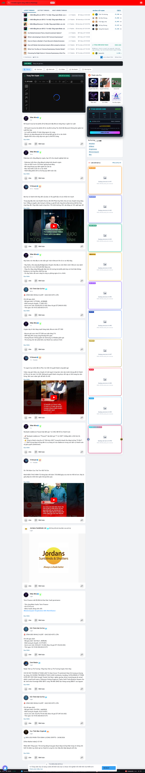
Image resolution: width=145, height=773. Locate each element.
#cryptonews (39, 611)
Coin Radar (34, 662)
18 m (31, 154)
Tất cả (28, 69)
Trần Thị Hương (103, 14)
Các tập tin (87, 69)
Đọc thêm (27, 139)
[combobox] (31, 3)
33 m (31, 257)
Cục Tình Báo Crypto (37, 731)
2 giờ (31, 530)
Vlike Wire (33, 117)
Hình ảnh (51, 69)
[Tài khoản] (141, 3)
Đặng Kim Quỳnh (104, 29)
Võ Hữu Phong (103, 18)
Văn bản (39, 69)
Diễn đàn (36, 57)
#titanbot (92, 143)
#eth (45, 611)
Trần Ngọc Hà (103, 21)
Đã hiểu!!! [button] (106, 768)
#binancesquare (29, 611)
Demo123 (101, 53)
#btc (90, 154)
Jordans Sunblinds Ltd (38, 528)
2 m (31, 120)
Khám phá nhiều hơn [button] (36, 769)
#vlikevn (91, 146)
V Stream (33, 186)
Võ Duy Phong (103, 25)
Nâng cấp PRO (105, 132)
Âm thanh (74, 69)
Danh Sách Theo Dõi (77, 75)
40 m (31, 291)
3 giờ (31, 630)
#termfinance (51, 611)
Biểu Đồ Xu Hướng (64, 75)
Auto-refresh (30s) (108, 57)
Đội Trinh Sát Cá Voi (37, 289)
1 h (31, 325)
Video (63, 69)
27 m (31, 188)
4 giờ (31, 699)
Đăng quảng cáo (117, 162)
